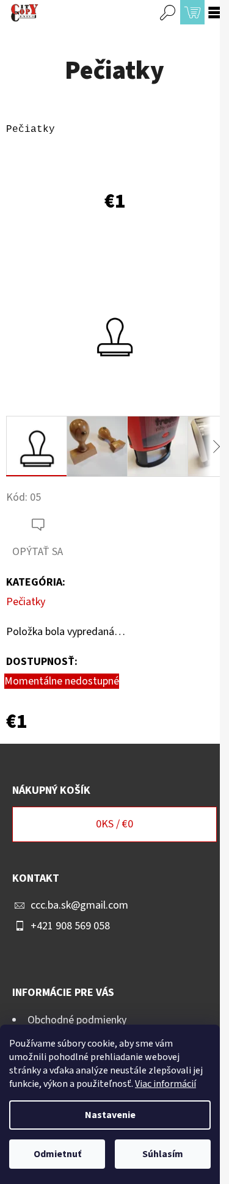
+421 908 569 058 (70, 926)
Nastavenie (110, 1115)
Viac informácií (165, 1084)
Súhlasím (162, 1154)
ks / (114, 824)
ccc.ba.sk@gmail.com (79, 905)
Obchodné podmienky (76, 1020)
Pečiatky (25, 601)
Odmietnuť (57, 1154)
